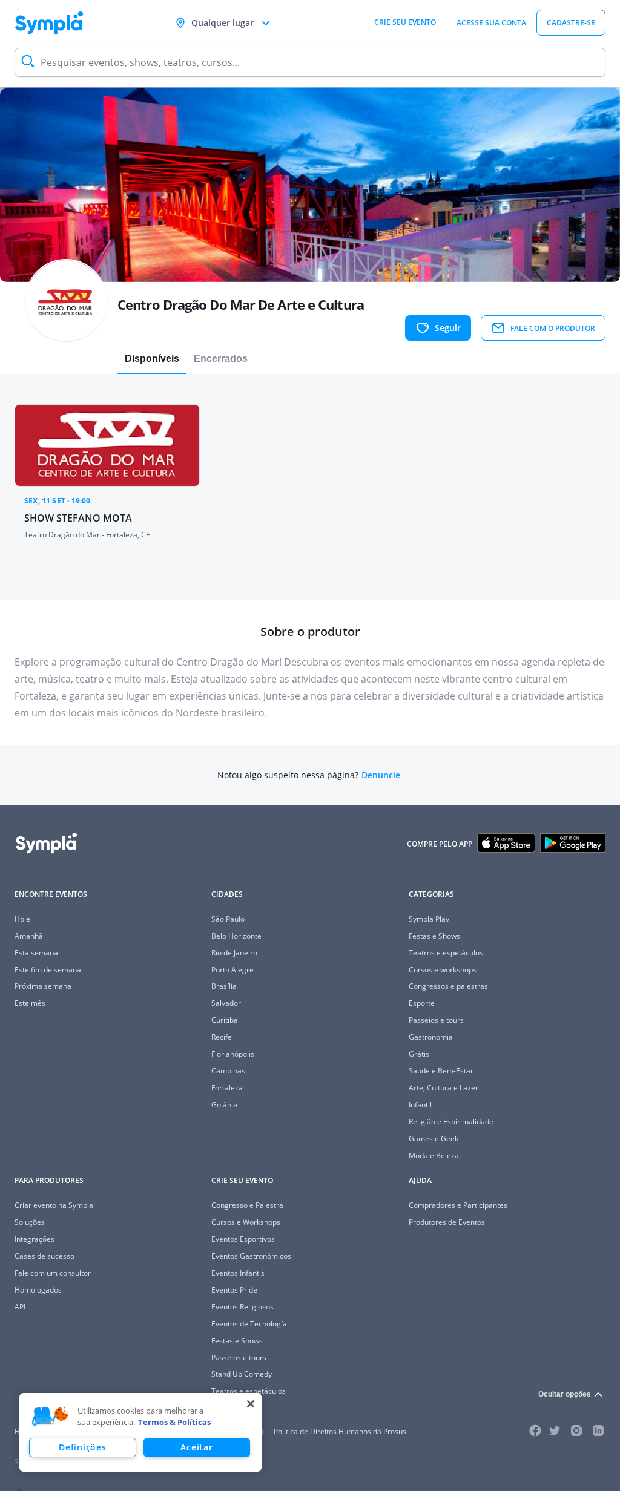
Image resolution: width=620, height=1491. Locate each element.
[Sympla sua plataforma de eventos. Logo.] (49, 22)
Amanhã (29, 936)
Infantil (420, 1104)
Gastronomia (431, 1037)
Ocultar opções (564, 1394)
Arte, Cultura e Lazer (443, 1088)
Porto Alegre (232, 970)
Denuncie (380, 775)
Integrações (34, 1239)
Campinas (228, 1071)
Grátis (419, 1054)
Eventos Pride (234, 1290)
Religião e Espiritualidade (451, 1121)
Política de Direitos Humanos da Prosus (340, 1431)
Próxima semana (43, 986)
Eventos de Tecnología (249, 1324)
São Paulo (228, 919)
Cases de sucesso (44, 1256)
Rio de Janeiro (234, 953)
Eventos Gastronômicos (251, 1256)
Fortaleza (227, 1088)
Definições (82, 1447)
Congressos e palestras (448, 986)
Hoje (22, 919)
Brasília (224, 986)
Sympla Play (429, 919)
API (20, 1307)
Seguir (448, 327)
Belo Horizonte (236, 936)
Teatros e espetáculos (446, 953)
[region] (140, 1432)
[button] (50, 1416)
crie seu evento (405, 22)
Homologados (38, 1290)
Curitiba (224, 1020)
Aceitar (196, 1447)
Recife (221, 1037)
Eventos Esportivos (243, 1239)
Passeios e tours (436, 1020)
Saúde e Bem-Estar (441, 1071)
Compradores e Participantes (458, 1205)
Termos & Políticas (174, 1422)
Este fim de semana (48, 970)
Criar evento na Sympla (54, 1205)
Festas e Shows (434, 936)
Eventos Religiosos (242, 1307)
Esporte (422, 1003)
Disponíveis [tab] (152, 358)
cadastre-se (571, 23)
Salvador (226, 1003)
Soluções (30, 1222)
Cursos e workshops (443, 970)
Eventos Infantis (238, 1273)
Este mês (30, 1003)
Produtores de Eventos (447, 1222)
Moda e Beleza (434, 1155)
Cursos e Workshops (245, 1222)
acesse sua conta (491, 23)
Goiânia (224, 1104)
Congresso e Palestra (247, 1205)
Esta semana (36, 953)
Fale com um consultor (53, 1273)
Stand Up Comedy (241, 1374)
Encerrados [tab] (221, 358)
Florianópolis (232, 1054)
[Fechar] (250, 1404)
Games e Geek (433, 1138)
